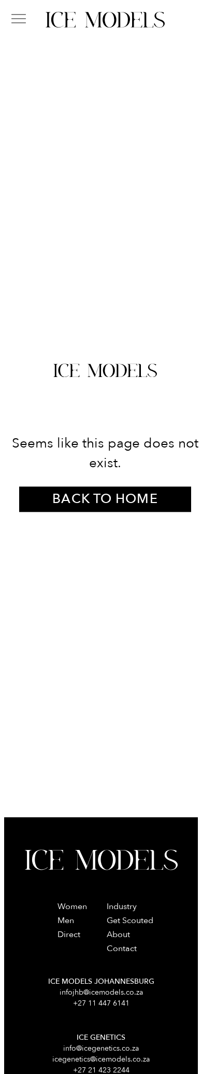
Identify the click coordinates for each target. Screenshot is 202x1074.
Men (65, 920)
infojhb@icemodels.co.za (101, 992)
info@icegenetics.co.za (101, 1048)
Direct (68, 934)
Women (72, 906)
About (118, 934)
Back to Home (104, 499)
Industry (122, 906)
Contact (122, 948)
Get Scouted (130, 920)
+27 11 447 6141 (101, 1003)
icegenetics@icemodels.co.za (101, 1059)
